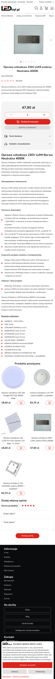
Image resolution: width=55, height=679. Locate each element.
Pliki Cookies (9, 570)
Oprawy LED (40, 16)
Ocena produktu (9, 505)
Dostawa (7, 585)
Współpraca (8, 561)
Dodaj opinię (27, 535)
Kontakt (7, 557)
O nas (6, 552)
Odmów (14, 671)
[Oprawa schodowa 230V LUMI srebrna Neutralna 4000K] (27, 40)
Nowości (29, 2)
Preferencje (40, 671)
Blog (27, 616)
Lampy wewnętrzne (24, 16)
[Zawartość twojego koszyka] (46, 8)
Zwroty (7, 598)
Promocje (21, 2)
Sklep (27, 610)
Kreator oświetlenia (9, 2)
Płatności (7, 589)
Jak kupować (9, 580)
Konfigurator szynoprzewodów (28, 630)
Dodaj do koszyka (29, 121)
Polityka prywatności (12, 566)
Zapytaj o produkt (27, 128)
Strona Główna (7, 16)
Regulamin (8, 594)
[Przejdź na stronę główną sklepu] (10, 8)
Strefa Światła (27, 623)
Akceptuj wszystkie (28, 665)
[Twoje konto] (41, 8)
